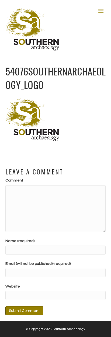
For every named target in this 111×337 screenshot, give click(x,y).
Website (12, 286)
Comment (14, 180)
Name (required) (19, 241)
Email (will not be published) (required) (38, 264)
